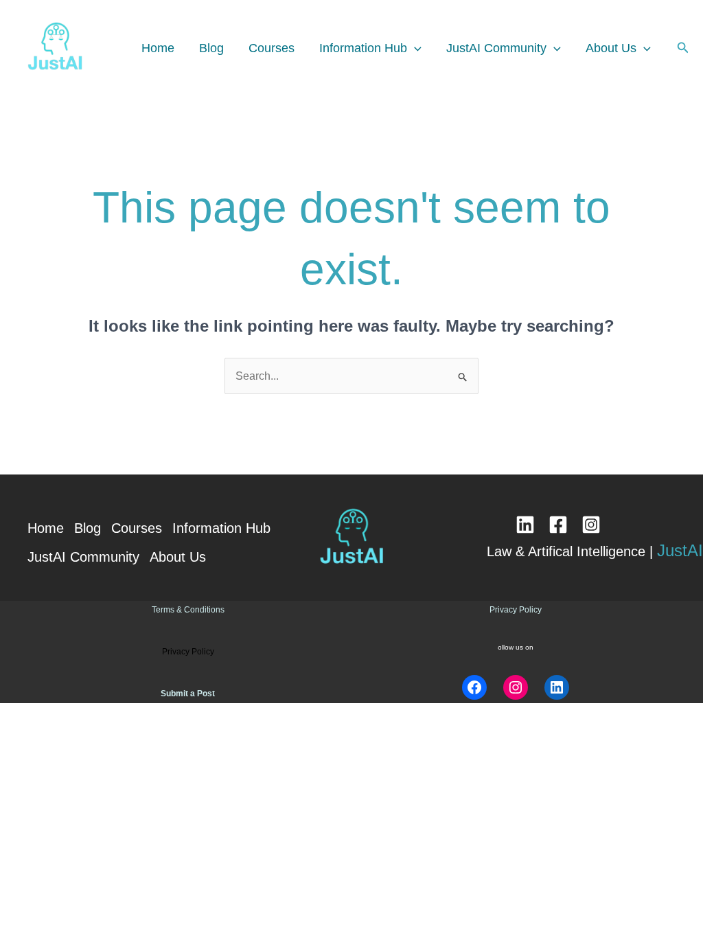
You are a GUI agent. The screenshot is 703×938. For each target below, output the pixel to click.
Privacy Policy (515, 610)
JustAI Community (496, 48)
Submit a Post (188, 693)
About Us (611, 48)
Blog (211, 48)
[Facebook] (558, 524)
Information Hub (363, 48)
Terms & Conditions (188, 610)
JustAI (680, 550)
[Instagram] (591, 524)
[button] (414, 48)
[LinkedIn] (525, 524)
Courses (272, 48)
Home (157, 48)
